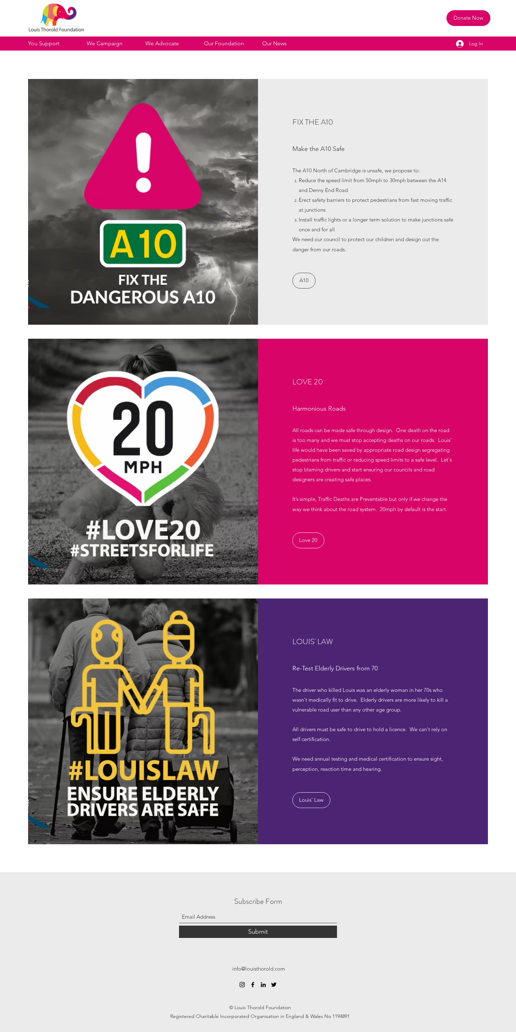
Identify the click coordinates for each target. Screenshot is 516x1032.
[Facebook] (252, 984)
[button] (54, 43)
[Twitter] (273, 984)
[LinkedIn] (263, 984)
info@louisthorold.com (258, 968)
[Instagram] (242, 984)
